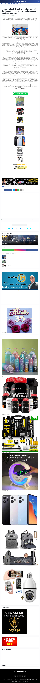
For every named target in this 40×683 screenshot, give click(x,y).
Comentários (13, 253)
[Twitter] (14, 190)
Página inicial (4, 6)
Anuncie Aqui (10, 3)
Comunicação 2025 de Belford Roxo (20, 89)
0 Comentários (12, 15)
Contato (19, 681)
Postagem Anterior (4, 219)
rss (27, 681)
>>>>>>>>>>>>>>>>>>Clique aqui (17, 290)
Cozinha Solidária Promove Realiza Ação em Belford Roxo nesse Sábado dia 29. (21, 264)
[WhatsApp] (18, 190)
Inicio (13, 681)
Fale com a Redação (17, 3)
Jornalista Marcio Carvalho (21, 171)
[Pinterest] (16, 190)
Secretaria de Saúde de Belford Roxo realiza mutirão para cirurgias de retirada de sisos (22, 260)
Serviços (24, 681)
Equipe (5, 3)
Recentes (8, 253)
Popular (3, 253)
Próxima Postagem (35, 219)
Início (2, 3)
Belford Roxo (9, 6)
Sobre (16, 681)
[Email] (21, 190)
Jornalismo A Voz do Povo (22, 164)
